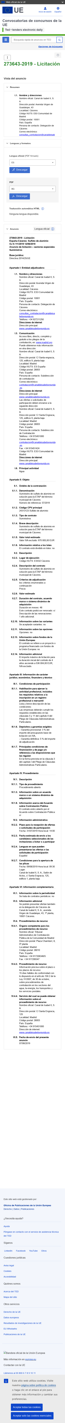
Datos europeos (11, 1317)
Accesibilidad (10, 1276)
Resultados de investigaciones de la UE (22, 1323)
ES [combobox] (12, 162)
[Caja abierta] (7, 57)
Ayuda (7, 1226)
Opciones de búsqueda (50, 46)
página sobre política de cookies (38, 1385)
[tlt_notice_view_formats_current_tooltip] (52, 228)
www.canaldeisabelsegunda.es (34, 328)
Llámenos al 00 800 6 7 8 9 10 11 (20, 1373)
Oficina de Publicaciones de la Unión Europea (27, 1205)
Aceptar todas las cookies (27, 1407)
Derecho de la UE (12, 1312)
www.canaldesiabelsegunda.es (34, 397)
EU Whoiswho (10, 1329)
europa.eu (30, 1359)
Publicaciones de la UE (15, 1334)
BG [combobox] (13, 189)
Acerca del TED (11, 1291)
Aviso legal (9, 1265)
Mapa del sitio (10, 1297)
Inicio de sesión (45, 12)
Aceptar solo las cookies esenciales (32, 1415)
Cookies (7, 1271)
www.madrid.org (44, 342)
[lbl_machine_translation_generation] (42, 208)
